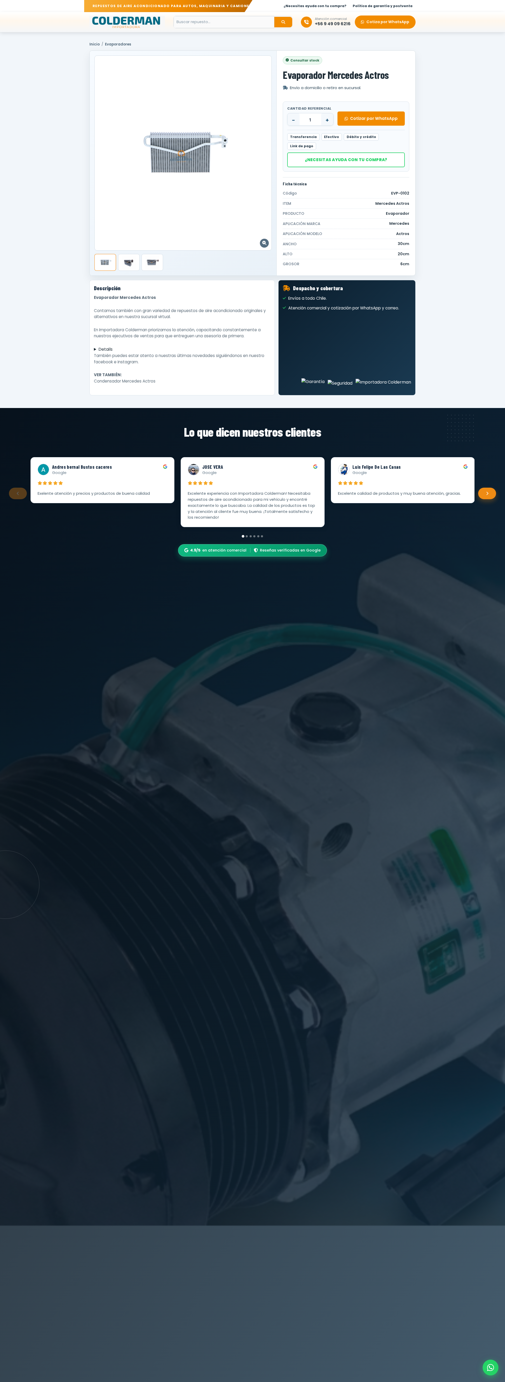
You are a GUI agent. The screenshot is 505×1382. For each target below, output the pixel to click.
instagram (128, 362)
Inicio (94, 44)
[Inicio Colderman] (127, 22)
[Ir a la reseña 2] (247, 536)
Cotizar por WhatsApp (374, 118)
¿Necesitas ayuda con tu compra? (346, 159)
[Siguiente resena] (487, 493)
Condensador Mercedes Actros (124, 381)
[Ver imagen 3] (152, 262)
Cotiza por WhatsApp (387, 21)
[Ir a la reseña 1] (243, 536)
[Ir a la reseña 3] (251, 536)
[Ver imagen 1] (105, 262)
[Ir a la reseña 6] (262, 536)
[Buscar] (283, 22)
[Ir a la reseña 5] (258, 536)
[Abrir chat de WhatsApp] (490, 1367)
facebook (103, 362)
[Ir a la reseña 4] (254, 536)
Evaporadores (118, 44)
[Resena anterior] (18, 493)
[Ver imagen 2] (129, 262)
